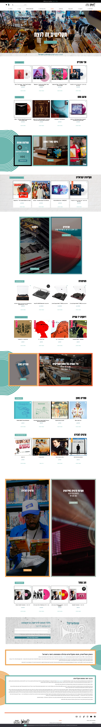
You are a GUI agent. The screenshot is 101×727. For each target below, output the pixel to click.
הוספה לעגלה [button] (78, 90)
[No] (99, 725)
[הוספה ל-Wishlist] (85, 66)
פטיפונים (61, 9)
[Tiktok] (84, 716)
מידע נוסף (41, 463)
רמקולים (58, 681)
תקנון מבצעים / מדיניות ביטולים (56, 723)
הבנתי (25, 725)
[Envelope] (76, 716)
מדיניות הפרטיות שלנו (30, 725)
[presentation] (19, 5)
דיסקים (91, 682)
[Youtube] (91, 716)
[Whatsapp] (80, 716)
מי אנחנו (93, 723)
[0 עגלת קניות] (8, 4)
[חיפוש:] (19, 5)
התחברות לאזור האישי (91, 720)
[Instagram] (87, 716)
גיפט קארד (70, 9)
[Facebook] (94, 716)
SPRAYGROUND (29, 9)
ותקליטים (64, 657)
